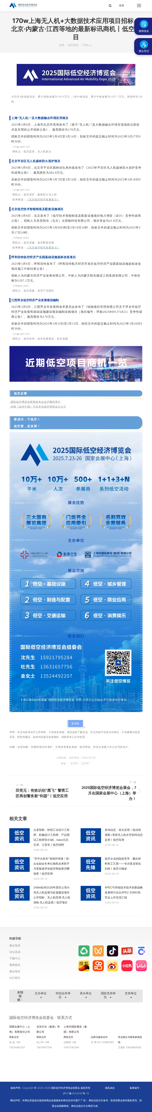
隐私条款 (110, 1087)
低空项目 (85, 763)
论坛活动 (14, 952)
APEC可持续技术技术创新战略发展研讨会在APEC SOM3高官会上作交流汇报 (124, 892)
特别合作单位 (63, 995)
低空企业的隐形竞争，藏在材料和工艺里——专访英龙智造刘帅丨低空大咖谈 (123, 863)
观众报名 (14, 971)
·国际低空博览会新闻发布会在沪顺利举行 (35, 402)
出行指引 (14, 978)
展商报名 (14, 965)
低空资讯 (74, 757)
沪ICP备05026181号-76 (76, 1093)
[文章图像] (19, 835)
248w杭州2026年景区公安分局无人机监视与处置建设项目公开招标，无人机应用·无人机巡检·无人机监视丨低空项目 (51, 895)
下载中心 (14, 958)
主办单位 (41, 993)
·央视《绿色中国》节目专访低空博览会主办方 (37, 406)
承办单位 (86, 993)
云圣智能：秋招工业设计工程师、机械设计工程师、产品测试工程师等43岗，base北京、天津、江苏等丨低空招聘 (52, 837)
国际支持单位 (108, 995)
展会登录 (14, 945)
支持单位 (131, 993)
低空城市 (74, 763)
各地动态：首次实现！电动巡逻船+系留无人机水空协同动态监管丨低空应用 (124, 835)
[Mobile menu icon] (139, 5)
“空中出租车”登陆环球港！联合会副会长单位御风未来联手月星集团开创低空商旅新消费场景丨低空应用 (51, 866)
